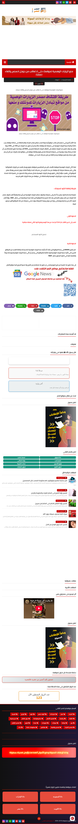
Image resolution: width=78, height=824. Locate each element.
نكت (19, 727)
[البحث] (3, 2)
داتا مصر (20, 809)
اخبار (62, 714)
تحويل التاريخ (57, 467)
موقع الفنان (10, 264)
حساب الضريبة (21, 464)
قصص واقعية (55, 727)
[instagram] (57, 2)
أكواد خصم (41, 714)
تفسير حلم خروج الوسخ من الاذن (56, 524)
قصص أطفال (16, 723)
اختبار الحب (58, 460)
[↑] (39, 818)
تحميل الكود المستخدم (39, 234)
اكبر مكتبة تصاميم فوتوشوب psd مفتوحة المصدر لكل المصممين (45, 480)
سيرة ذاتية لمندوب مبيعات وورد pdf (55, 514)
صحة (35, 723)
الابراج (23, 714)
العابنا (71, 718)
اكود (31, 714)
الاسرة (14, 714)
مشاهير (43, 727)
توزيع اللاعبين (58, 464)
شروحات (57, 80)
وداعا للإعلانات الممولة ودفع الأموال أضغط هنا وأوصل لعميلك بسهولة (40, 752)
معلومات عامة (30, 727)
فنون (26, 723)
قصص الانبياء (69, 727)
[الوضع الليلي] (72, 818)
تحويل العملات (21, 467)
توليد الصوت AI (68, 29)
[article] (21, 323)
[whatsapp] (63, 2)
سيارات (54, 723)
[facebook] (60, 2)
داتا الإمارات (20, 797)
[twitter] (67, 2)
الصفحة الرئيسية (67, 80)
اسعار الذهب (21, 457)
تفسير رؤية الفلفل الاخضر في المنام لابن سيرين (51, 503)
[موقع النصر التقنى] (39, 10)
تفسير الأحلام (50, 718)
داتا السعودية (57, 797)
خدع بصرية (13, 718)
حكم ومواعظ (37, 718)
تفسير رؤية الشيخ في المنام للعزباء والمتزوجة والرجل (49, 492)
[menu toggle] (74, 2)
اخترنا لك (52, 714)
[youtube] (70, 2)
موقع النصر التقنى (47, 821)
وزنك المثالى (21, 460)
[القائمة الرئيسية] (5, 62)
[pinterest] (16, 821)
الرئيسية (69, 62)
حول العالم (25, 718)
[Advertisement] (39, 44)
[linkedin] (19, 821)
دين (72, 723)
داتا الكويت (58, 809)
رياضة (63, 723)
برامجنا (62, 718)
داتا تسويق (58, 457)
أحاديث (71, 714)
